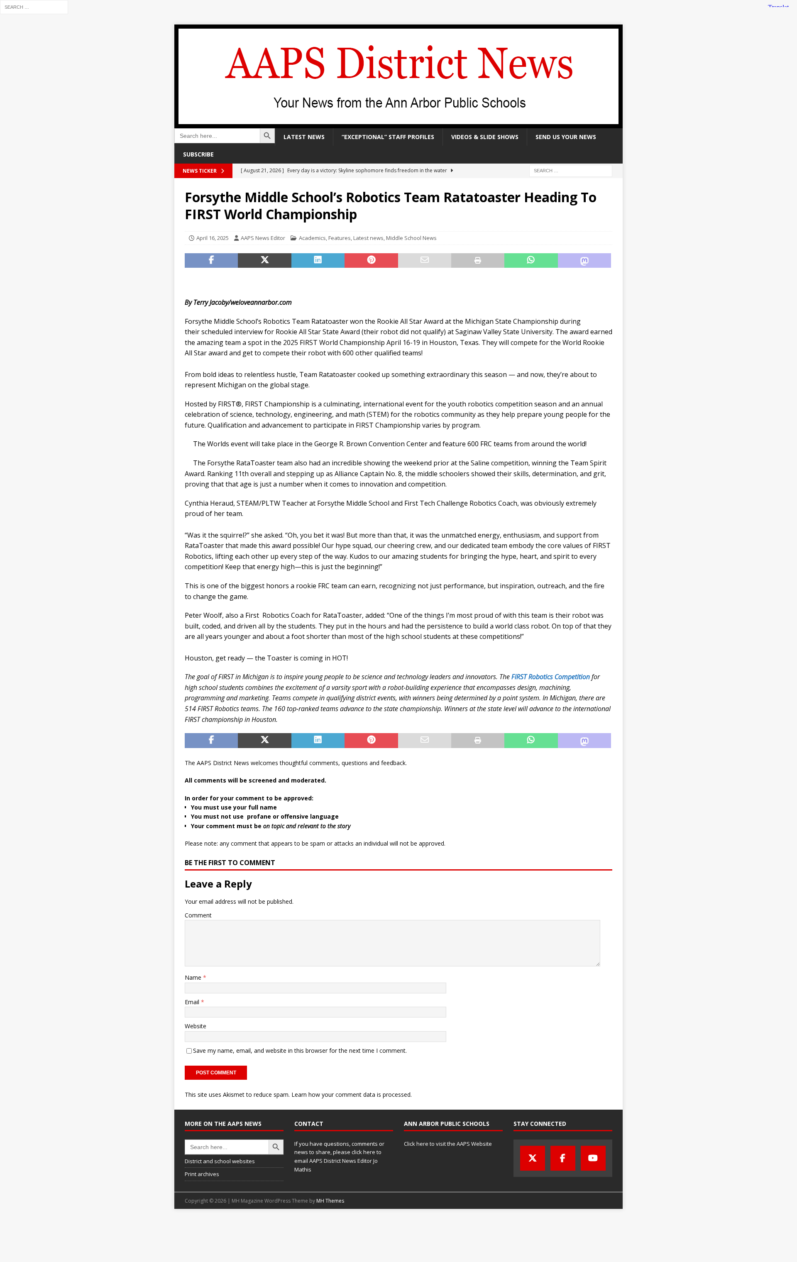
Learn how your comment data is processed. (351, 1094)
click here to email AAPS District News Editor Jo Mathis (337, 1160)
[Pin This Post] (371, 260)
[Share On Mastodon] (584, 260)
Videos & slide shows (484, 137)
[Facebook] (562, 1158)
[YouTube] (593, 1158)
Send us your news (565, 137)
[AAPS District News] (398, 123)
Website (195, 1026)
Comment (198, 915)
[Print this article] (477, 260)
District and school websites (220, 1161)
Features (339, 238)
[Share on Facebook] (211, 260)
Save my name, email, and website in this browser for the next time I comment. (300, 1050)
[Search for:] (34, 6)
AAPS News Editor (263, 238)
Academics (312, 238)
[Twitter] (532, 1158)
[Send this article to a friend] (424, 260)
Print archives (202, 1174)
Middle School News (411, 238)
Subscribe (198, 154)
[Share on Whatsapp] (530, 260)
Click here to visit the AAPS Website (448, 1143)
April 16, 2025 (212, 238)
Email (193, 1002)
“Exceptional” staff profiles (388, 137)
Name (194, 977)
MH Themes (330, 1200)
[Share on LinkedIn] (318, 260)
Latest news (304, 137)
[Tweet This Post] (264, 260)
